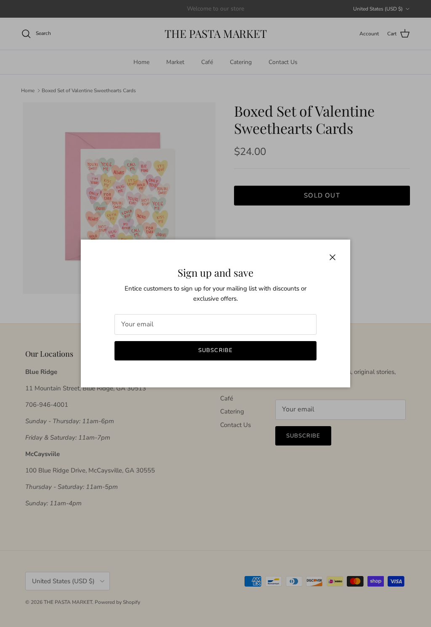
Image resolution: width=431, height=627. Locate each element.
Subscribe (215, 350)
